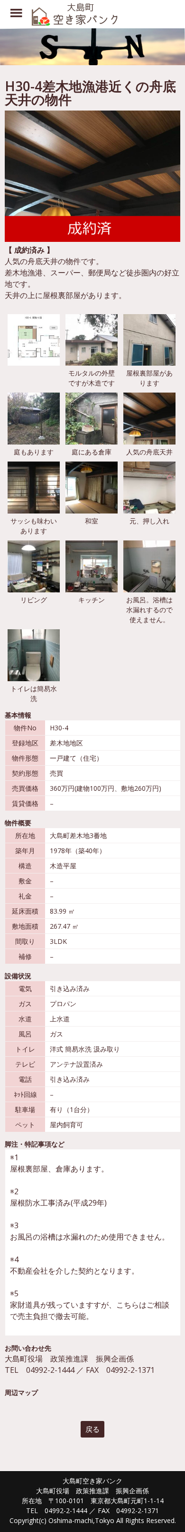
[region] (92, 46)
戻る (92, 1429)
